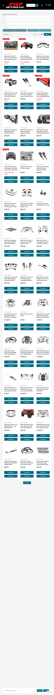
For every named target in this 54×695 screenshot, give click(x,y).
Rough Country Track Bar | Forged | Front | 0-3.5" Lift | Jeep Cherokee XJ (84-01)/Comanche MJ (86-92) (42, 278)
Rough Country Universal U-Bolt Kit (26, 314)
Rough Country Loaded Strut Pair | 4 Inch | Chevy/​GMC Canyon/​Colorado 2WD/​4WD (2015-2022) (26, 94)
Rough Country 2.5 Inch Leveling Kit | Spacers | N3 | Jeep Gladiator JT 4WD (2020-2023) (42, 242)
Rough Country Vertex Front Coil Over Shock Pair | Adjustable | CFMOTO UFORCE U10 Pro (26, 131)
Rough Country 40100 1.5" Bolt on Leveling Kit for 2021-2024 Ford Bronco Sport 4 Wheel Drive (11, 57)
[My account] (42, 5)
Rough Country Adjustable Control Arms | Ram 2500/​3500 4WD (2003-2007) (10, 242)
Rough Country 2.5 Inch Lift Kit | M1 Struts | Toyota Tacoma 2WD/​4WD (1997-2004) (26, 278)
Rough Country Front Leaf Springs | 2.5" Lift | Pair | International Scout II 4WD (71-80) (10, 205)
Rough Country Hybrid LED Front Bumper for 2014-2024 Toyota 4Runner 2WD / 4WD (10, 168)
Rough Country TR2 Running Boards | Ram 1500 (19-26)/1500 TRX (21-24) (10, 131)
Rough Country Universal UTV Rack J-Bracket (26, 167)
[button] (45, 5)
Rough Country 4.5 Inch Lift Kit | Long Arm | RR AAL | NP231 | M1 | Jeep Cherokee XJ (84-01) (10, 315)
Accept (39, 690)
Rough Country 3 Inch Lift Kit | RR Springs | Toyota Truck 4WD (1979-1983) (10, 426)
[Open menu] (3, 5)
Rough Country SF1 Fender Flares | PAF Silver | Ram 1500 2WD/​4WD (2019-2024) (43, 131)
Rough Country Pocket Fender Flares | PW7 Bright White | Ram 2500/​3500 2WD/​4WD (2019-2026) (10, 352)
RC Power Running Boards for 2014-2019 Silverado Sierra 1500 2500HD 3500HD (43, 94)
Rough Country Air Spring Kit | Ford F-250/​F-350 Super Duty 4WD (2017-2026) (10, 278)
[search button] (37, 5)
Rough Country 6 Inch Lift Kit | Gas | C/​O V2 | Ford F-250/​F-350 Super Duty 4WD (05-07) (43, 352)
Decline (46, 690)
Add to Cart (11, 67)
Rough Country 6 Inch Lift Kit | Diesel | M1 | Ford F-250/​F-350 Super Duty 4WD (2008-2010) (43, 315)
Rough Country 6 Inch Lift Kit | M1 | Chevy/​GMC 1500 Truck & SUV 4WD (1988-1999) (27, 352)
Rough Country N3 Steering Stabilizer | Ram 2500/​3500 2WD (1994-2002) (10, 463)
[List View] (39, 34)
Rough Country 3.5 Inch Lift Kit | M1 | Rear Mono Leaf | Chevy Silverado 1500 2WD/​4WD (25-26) (26, 389)
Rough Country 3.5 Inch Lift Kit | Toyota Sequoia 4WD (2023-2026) (42, 389)
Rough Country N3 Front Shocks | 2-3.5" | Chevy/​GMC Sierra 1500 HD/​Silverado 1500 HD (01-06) (10, 389)
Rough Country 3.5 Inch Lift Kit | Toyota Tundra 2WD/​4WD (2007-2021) (26, 242)
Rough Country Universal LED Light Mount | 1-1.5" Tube (43, 204)
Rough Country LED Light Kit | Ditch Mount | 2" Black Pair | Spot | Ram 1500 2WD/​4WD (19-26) (43, 57)
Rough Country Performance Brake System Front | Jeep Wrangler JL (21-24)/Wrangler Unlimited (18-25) (26, 205)
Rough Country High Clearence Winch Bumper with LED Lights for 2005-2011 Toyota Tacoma (26, 57)
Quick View (10, 71)
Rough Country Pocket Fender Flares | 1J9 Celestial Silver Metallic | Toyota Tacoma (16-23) (26, 463)
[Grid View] (42, 34)
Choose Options (27, 67)
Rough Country (7, 54)
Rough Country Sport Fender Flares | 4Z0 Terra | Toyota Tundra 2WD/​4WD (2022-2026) (26, 426)
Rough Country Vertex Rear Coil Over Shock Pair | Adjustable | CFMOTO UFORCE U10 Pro (42, 168)
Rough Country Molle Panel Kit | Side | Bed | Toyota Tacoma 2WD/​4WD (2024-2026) (42, 463)
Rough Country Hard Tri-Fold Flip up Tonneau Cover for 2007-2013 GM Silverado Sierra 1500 (10, 94)
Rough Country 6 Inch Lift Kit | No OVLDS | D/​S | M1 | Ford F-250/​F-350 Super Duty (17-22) (43, 426)
